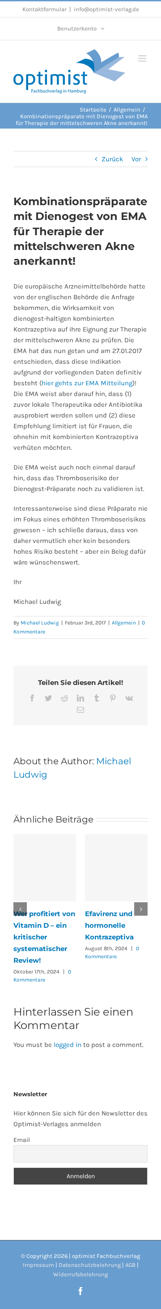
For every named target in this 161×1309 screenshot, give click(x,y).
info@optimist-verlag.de (106, 9)
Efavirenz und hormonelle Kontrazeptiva (109, 925)
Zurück (112, 159)
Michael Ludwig (40, 623)
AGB (130, 1265)
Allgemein (124, 623)
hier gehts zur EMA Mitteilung (87, 383)
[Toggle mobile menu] (143, 58)
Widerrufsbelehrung (80, 1274)
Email (21, 1140)
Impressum (38, 1265)
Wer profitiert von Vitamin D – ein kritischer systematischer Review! (44, 937)
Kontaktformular (44, 9)
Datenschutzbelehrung (90, 1265)
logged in (67, 1045)
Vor (136, 159)
